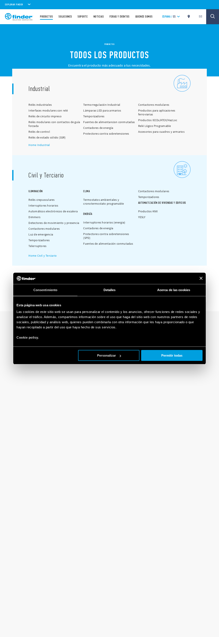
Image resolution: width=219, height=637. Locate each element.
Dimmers (34, 217)
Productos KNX (148, 211)
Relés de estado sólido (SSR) (46, 137)
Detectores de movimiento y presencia (53, 223)
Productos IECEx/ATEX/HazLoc (157, 120)
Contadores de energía (98, 228)
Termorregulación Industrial (101, 105)
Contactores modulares (153, 105)
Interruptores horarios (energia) (104, 222)
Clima (86, 191)
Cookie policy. (27, 337)
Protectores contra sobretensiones (106, 133)
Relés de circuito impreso (44, 116)
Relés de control (39, 132)
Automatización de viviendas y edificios (162, 203)
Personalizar (106, 355)
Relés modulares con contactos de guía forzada (54, 124)
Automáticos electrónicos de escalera (53, 211)
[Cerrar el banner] (201, 278)
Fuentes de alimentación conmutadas (108, 244)
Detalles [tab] (110, 290)
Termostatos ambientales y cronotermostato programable (103, 201)
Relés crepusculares (41, 200)
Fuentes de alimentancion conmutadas (109, 122)
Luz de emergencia (40, 234)
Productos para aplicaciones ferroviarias (156, 112)
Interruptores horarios (43, 205)
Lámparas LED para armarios (102, 110)
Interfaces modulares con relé (48, 110)
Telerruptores (37, 246)
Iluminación (35, 191)
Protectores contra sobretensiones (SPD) (106, 236)
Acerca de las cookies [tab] (173, 290)
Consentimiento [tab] (45, 290)
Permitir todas (171, 355)
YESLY (142, 217)
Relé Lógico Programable (154, 126)
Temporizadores (93, 116)
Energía (87, 214)
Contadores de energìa (98, 128)
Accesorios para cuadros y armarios (161, 132)
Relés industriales (40, 105)
